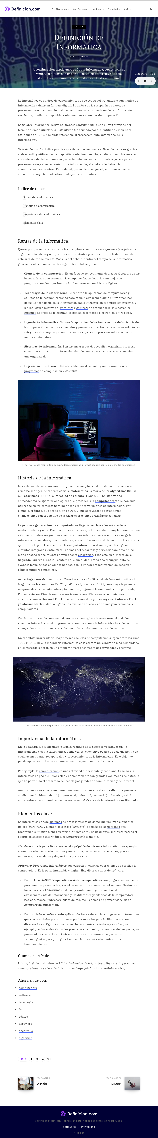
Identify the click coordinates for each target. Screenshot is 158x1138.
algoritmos (85, 555)
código (23, 1016)
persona (115, 1084)
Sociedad (79, 27)
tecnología (26, 1002)
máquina (24, 589)
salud (127, 795)
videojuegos (32, 939)
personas (113, 826)
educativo (115, 795)
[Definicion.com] (22, 9)
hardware (66, 308)
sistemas (56, 822)
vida (37, 159)
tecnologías (85, 618)
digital (66, 105)
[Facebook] (31, 1059)
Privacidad (88, 1127)
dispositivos (62, 856)
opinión (42, 1084)
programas (31, 371)
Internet (30, 312)
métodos (69, 327)
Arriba (80, 1133)
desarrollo (28, 154)
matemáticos (96, 283)
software (82, 308)
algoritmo (25, 1038)
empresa (58, 594)
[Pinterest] (48, 1059)
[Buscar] (151, 9)
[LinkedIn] (42, 1059)
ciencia (130, 322)
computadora (105, 501)
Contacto (69, 1127)
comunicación (49, 771)
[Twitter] (37, 1059)
